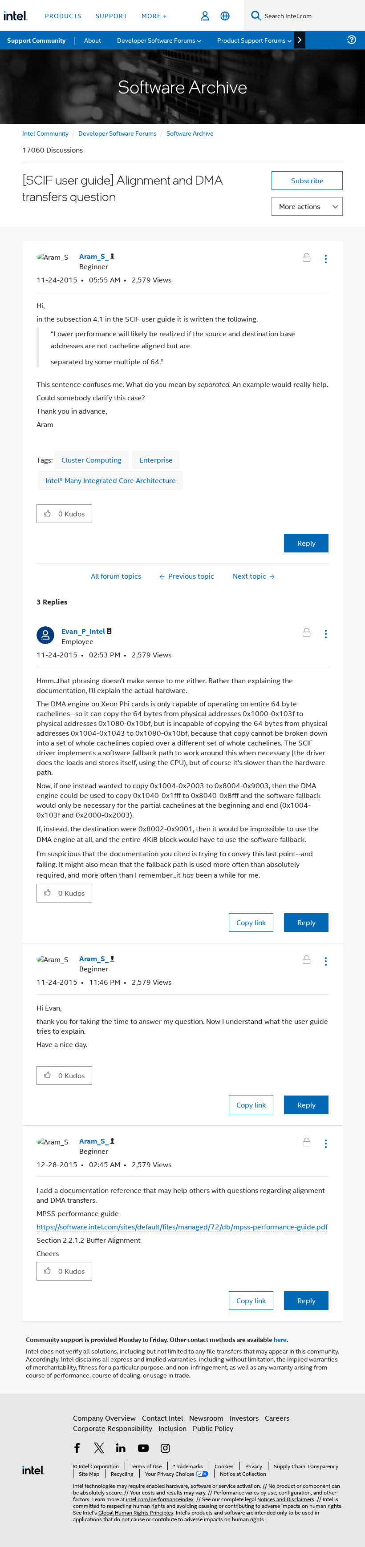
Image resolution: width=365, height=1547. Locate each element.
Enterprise (156, 460)
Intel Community (45, 132)
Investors (244, 1418)
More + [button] (154, 15)
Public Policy (213, 1428)
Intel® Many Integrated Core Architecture (110, 480)
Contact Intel (162, 1418)
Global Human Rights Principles (135, 1512)
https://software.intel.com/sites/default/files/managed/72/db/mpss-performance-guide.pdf (182, 1226)
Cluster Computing (91, 460)
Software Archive (190, 132)
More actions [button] (299, 206)
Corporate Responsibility (112, 1428)
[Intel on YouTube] (143, 1449)
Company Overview (104, 1418)
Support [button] (111, 15)
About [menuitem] (92, 39)
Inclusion (172, 1428)
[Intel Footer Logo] (33, 1469)
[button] (325, 259)
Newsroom (206, 1418)
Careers (277, 1418)
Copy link (251, 922)
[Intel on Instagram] (165, 1449)
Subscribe (307, 180)
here (280, 1339)
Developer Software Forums (117, 132)
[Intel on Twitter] (99, 1449)
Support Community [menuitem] (36, 40)
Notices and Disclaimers (285, 1499)
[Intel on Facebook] (77, 1449)
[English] (225, 15)
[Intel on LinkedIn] (121, 1449)
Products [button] (63, 15)
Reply (306, 543)
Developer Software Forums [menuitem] (156, 39)
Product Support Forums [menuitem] (251, 39)
